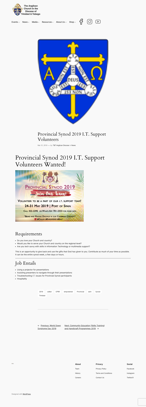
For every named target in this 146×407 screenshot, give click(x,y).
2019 (41, 292)
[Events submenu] (19, 22)
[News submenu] (28, 22)
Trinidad (42, 295)
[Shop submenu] (75, 22)
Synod (97, 292)
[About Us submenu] (65, 22)
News (73, 145)
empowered (68, 292)
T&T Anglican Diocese (61, 145)
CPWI (58, 292)
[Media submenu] (38, 22)
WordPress (27, 394)
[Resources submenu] (52, 22)
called (49, 292)
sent (89, 292)
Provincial (80, 292)
